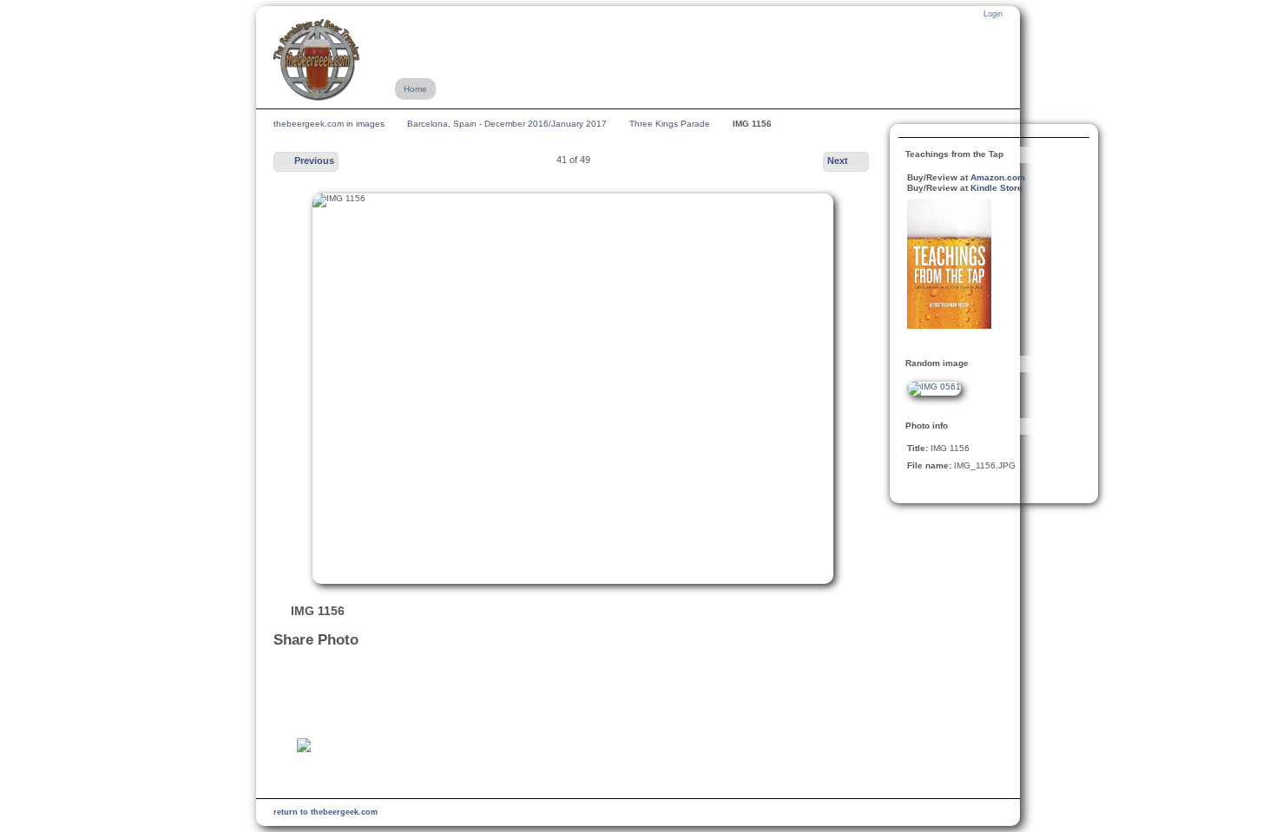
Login (993, 14)
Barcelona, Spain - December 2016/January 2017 (507, 123)
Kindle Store (996, 188)
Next (837, 160)
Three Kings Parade (669, 123)
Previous (314, 160)
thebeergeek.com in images (329, 123)
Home (415, 89)
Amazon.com (997, 177)
